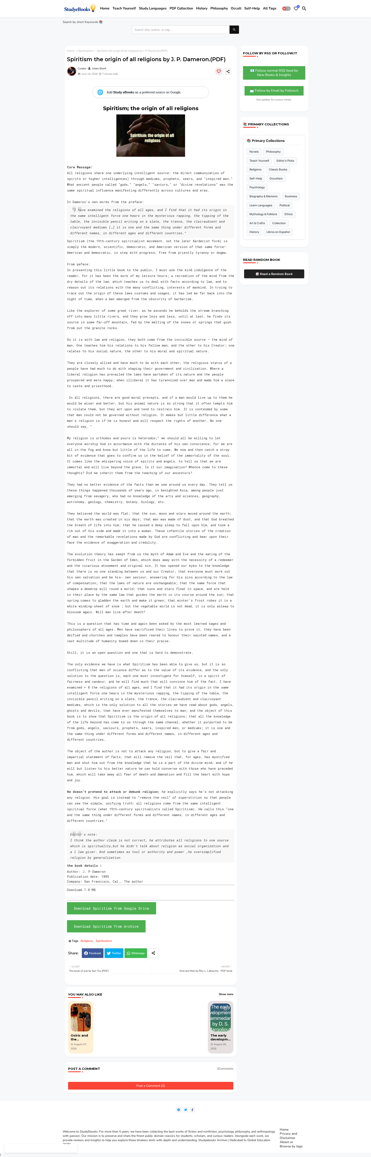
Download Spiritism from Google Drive (111, 908)
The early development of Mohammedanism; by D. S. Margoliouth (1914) (220, 1037)
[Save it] (219, 71)
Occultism (276, 178)
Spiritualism (85, 51)
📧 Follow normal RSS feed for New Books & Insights (274, 72)
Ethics (288, 214)
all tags (269, 8)
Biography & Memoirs (263, 196)
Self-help (252, 8)
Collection (279, 223)
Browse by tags (291, 1146)
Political (285, 205)
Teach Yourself (259, 160)
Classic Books (278, 169)
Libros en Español (278, 232)
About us (286, 1142)
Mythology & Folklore (263, 214)
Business (291, 196)
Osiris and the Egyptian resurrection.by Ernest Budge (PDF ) (81, 1037)
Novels (254, 151)
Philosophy (219, 8)
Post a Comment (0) (150, 1086)
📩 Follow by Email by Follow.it (274, 90)
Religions (87, 941)
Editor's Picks (285, 160)
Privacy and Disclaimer (288, 1136)
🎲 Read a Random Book (274, 274)
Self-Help (255, 178)
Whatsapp (138, 953)
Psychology (257, 187)
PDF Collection (181, 8)
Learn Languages (260, 205)
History (201, 8)
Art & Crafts (257, 223)
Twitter (116, 953)
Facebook (95, 953)
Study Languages (153, 8)
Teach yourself (124, 8)
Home (104, 8)
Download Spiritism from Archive (106, 926)
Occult (236, 8)
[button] (286, 8)
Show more (226, 994)
